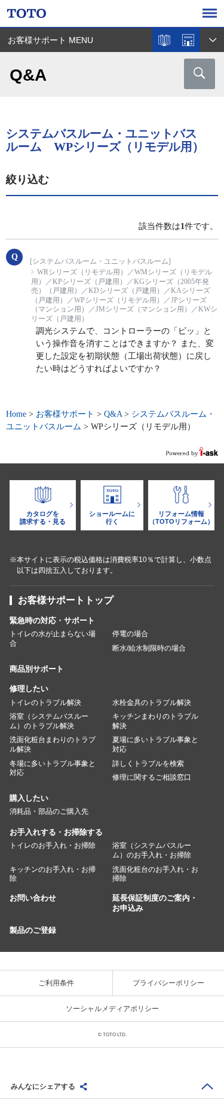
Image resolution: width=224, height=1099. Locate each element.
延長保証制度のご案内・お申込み (155, 902)
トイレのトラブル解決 (45, 702)
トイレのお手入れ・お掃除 (53, 845)
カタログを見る (164, 40)
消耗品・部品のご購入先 (49, 811)
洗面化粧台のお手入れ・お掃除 (155, 874)
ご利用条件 (56, 983)
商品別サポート (37, 668)
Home (16, 414)
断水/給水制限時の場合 (149, 648)
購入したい (29, 797)
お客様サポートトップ (65, 600)
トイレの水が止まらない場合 (53, 639)
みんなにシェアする (43, 1086)
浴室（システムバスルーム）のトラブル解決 (49, 721)
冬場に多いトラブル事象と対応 (53, 768)
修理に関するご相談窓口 (151, 777)
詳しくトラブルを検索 (148, 763)
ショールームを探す (188, 40)
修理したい (29, 688)
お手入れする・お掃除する (56, 832)
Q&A (113, 414)
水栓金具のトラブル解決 (151, 702)
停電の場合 (130, 634)
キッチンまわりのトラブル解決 (155, 721)
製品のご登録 (33, 930)
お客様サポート (65, 414)
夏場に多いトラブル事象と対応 (155, 744)
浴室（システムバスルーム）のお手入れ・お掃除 (151, 850)
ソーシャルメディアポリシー (112, 1009)
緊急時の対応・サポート (52, 620)
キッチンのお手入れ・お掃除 (53, 874)
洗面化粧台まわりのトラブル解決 (53, 744)
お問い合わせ (33, 897)
